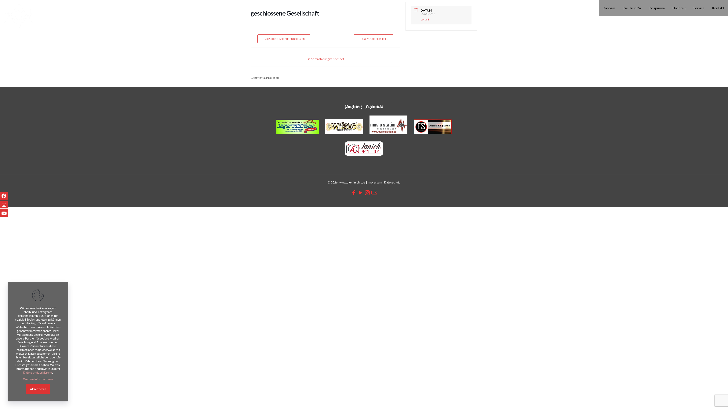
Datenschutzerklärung (37, 372)
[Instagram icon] (367, 192)
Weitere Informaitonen (38, 379)
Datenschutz (392, 182)
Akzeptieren (38, 389)
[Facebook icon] (354, 192)
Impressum (375, 182)
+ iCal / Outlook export (373, 38)
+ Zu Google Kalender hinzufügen (284, 38)
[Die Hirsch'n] (18, 16)
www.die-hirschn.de (352, 182)
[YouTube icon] (360, 192)
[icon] (374, 192)
